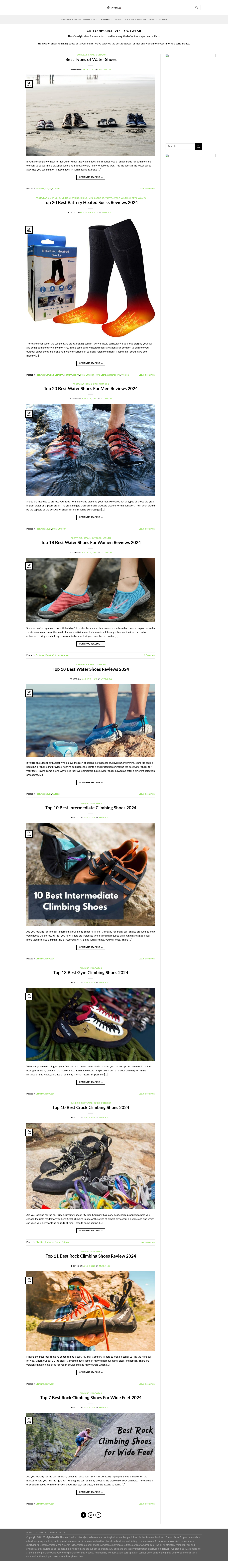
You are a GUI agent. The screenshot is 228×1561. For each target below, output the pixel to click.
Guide (97, 1103)
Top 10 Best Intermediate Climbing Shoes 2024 (90, 808)
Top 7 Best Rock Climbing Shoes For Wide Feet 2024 (91, 1398)
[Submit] (198, 146)
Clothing (74, 198)
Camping (105, 20)
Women (142, 198)
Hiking (83, 198)
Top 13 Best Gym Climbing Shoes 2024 (90, 973)
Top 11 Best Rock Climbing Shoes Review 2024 (91, 1256)
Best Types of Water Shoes (91, 59)
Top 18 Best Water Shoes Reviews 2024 (91, 669)
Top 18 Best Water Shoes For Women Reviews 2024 (91, 543)
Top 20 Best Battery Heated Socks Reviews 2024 (91, 203)
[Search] (196, 7)
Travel (119, 20)
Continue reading (91, 177)
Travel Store (112, 198)
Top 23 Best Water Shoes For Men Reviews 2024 (91, 389)
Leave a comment (147, 189)
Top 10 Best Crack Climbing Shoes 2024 (90, 1108)
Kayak (91, 55)
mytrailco (105, 69)
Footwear (81, 55)
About (30, 1532)
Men (91, 198)
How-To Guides (158, 20)
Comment (149, 655)
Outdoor (89, 20)
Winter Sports (70, 20)
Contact (41, 1532)
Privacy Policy (56, 1532)
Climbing (63, 198)
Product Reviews (135, 20)
